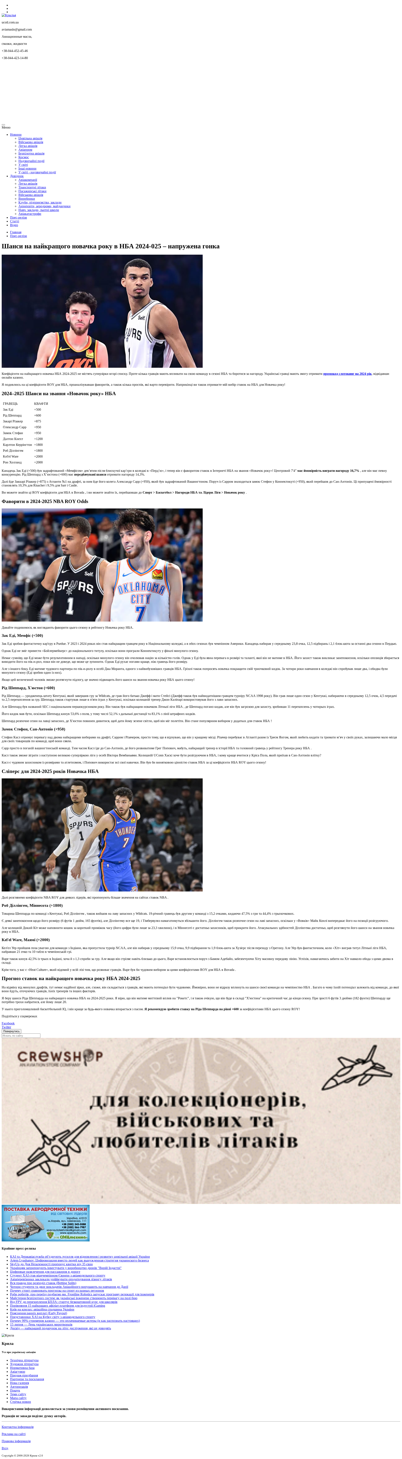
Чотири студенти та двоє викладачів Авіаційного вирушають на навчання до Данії (69, 1287)
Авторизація (19, 1386)
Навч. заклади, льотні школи (38, 210)
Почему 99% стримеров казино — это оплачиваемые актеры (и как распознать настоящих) (75, 1320)
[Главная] (9, 15)
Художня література (24, 1364)
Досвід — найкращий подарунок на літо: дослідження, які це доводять (60, 1328)
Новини (16, 134)
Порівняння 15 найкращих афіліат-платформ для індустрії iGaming (57, 1305)
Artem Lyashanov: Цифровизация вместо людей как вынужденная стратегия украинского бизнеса (79, 1260)
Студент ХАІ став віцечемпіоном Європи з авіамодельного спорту (57, 1275)
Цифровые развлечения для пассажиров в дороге (45, 1271)
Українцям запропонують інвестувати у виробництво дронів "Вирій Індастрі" (66, 1268)
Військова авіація (30, 142)
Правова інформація (16, 1441)
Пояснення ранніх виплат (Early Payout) (38, 1313)
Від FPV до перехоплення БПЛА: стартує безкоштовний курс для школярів (63, 1302)
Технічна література (24, 1360)
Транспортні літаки (32, 187)
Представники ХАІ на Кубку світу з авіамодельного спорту (52, 1317)
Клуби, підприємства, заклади (40, 202)
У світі (23, 164)
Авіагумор (17, 1371)
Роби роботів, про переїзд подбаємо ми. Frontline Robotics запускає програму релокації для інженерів (82, 1294)
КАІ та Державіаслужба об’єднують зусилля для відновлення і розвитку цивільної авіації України (80, 1256)
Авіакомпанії (27, 180)
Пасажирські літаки (32, 191)
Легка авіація (27, 146)
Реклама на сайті (14, 1434)
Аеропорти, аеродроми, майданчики (44, 206)
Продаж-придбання (24, 1375)
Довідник (17, 176)
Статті (14, 221)
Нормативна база (22, 1368)
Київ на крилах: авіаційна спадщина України (42, 1309)
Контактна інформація (18, 1427)
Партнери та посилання (27, 1379)
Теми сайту (18, 1394)
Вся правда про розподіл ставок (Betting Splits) (43, 1283)
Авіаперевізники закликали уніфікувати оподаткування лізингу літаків (61, 1279)
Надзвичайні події (31, 161)
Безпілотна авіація (31, 153)
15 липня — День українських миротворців (41, 1324)
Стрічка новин (20, 1402)
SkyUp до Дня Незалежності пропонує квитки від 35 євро (51, 1264)
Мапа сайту (18, 1398)
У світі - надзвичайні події (37, 172)
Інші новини (27, 168)
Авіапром (25, 149)
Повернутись (11, 1031)
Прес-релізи (18, 217)
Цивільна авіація (30, 138)
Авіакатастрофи (29, 213)
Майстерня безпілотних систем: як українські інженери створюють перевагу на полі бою (73, 1298)
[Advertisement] (127, 92)
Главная (15, 232)
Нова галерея (19, 1383)
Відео (14, 225)
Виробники (26, 198)
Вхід (5, 1448)
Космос (23, 157)
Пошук (15, 1390)
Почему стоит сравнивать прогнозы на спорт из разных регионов (57, 1290)
